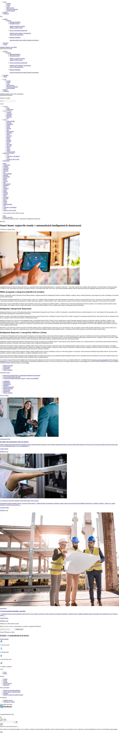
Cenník (5, 44)
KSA (7, 154)
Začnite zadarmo (4, 639)
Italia (7, 130)
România (8, 140)
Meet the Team (10, 8)
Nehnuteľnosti (7, 384)
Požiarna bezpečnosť (8, 387)
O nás (4, 2)
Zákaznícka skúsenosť (12, 9)
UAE (7, 157)
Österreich (9, 135)
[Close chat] (4, 720)
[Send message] (16, 722)
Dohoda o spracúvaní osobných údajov (13, 694)
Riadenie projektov (8, 365)
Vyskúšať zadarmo (5, 47)
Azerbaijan (9, 114)
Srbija (7, 143)
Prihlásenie (6, 13)
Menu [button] (15, 47)
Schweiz (8, 141)
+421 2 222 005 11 (18, 94)
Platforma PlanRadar (15, 22)
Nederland (9, 133)
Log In (11, 47)
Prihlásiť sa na (19, 629)
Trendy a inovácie (7, 217)
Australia (8, 112)
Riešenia (8, 20)
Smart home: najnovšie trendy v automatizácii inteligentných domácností (21, 375)
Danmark (8, 122)
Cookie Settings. (113, 729)
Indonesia (8, 115)
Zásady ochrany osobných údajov (11, 692)
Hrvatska (8, 128)
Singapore (9, 116)
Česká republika (10, 121)
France (8, 127)
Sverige (8, 149)
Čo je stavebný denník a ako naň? (11, 377)
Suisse (8, 147)
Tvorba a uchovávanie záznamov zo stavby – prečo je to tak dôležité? (21, 378)
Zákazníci (5, 43)
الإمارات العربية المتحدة (12, 159)
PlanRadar (6, 385)
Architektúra (6, 381)
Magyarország (10, 131)
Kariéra (8, 5)
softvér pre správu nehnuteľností (101, 360)
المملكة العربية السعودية (13, 156)
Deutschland (9, 124)
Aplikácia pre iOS (7, 700)
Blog (4, 216)
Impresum (5, 693)
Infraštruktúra (6, 382)
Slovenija (8, 146)
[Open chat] (1, 724)
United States (9, 109)
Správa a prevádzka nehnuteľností (20, 32)
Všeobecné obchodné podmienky (11, 690)
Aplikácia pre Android (9, 701)
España (8, 125)
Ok (1, 732)
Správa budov (6, 367)
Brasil (7, 108)
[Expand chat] (1, 720)
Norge (8, 134)
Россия (8, 137)
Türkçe (8, 150)
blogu (27, 363)
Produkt (5, 19)
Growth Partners (10, 10)
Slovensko (9, 144)
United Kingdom (10, 151)
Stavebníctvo (6, 368)
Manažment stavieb (17, 25)
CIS (7, 118)
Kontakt (8, 3)
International (6, 160)
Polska (8, 138)
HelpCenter (6, 685)
